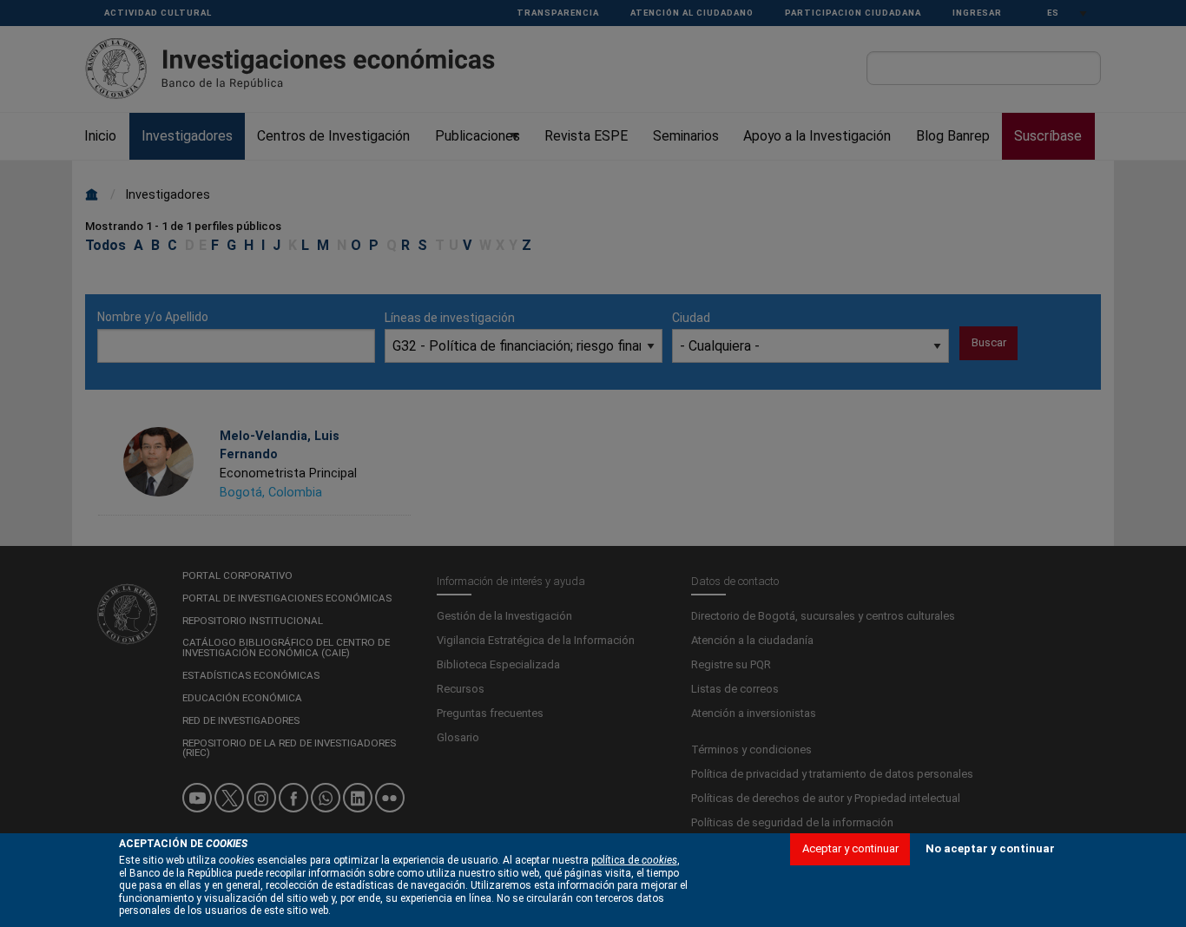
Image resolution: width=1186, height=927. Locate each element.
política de (634, 860)
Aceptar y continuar (850, 848)
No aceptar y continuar (990, 848)
